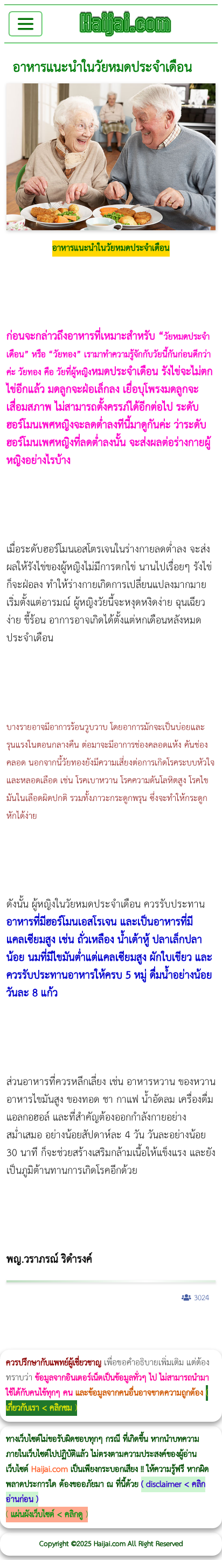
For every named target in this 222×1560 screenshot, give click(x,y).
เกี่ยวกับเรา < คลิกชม (39, 1408)
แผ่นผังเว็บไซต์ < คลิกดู (47, 1514)
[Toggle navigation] (26, 24)
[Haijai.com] (125, 23)
